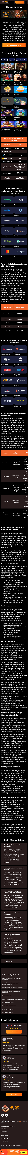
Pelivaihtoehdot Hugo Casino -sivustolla (13, 999)
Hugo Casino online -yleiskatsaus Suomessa (11, 979)
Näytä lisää (14, 1094)
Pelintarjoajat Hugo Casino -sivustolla (12, 987)
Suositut (3, 59)
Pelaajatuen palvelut (8, 1002)
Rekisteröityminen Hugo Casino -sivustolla (11, 991)
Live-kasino (11, 59)
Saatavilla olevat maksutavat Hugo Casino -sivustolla (12, 983)
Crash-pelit (17, 59)
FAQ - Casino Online (8, 1009)
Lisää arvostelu (14, 1032)
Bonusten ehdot (6, 995)
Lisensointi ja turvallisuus (9, 1005)
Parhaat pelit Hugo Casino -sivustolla (12, 975)
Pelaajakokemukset (7, 1012)
